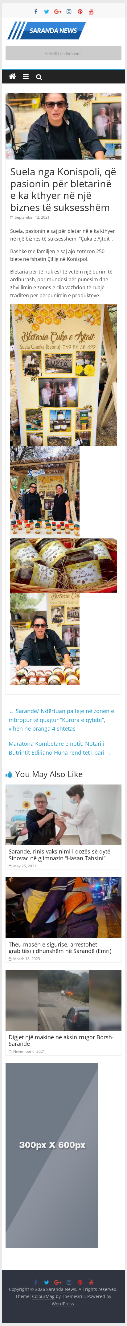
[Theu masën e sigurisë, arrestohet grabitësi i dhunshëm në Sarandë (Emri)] (63, 881)
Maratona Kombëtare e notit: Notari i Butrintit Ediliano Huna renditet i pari (60, 748)
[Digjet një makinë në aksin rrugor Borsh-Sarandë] (63, 973)
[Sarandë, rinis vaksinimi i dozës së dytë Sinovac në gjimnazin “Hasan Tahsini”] (63, 788)
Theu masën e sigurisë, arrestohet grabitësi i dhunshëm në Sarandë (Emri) (60, 948)
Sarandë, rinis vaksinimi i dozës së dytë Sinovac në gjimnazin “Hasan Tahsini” (59, 855)
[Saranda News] (12, 76)
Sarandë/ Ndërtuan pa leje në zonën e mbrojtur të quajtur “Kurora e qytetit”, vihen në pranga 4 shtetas (61, 719)
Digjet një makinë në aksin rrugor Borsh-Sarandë (61, 1040)
